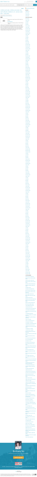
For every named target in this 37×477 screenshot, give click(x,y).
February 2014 (27, 184)
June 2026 (26, 21)
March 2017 (27, 146)
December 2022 (27, 68)
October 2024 (27, 47)
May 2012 (26, 213)
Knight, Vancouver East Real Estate (30, 379)
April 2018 (26, 130)
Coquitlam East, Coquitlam (29, 328)
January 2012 (27, 219)
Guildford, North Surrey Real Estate (30, 371)
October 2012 (27, 206)
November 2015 (27, 160)
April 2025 (26, 40)
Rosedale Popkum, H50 (28, 415)
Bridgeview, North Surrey (29, 297)
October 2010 (27, 240)
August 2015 (27, 164)
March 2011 (27, 233)
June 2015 (26, 167)
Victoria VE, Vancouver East (29, 421)
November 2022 (27, 70)
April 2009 (26, 266)
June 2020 (26, 100)
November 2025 (27, 30)
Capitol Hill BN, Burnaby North (29, 305)
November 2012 (27, 204)
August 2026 (27, 20)
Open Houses (27, 14)
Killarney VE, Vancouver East (29, 374)
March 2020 (27, 103)
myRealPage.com (18, 471)
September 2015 (27, 163)
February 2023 (27, 67)
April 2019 (26, 117)
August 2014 (27, 176)
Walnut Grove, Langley (28, 423)
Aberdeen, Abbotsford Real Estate (30, 283)
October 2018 (27, 123)
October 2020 (27, 94)
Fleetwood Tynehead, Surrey (29, 349)
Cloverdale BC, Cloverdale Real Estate (30, 323)
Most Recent (27, 18)
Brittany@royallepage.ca (18, 467)
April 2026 (26, 24)
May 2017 (26, 143)
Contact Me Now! (18, 457)
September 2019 (27, 110)
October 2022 (27, 71)
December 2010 (27, 237)
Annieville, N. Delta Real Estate (29, 288)
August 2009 (27, 260)
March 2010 (27, 250)
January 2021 (27, 90)
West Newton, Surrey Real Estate (30, 426)
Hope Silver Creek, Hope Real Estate (30, 372)
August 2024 (27, 50)
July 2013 (26, 193)
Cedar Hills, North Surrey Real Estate (30, 308)
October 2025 (27, 31)
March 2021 (27, 87)
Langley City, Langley (28, 380)
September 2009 (27, 259)
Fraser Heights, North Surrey (29, 355)
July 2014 (26, 177)
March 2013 (27, 199)
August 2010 (27, 243)
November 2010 (27, 239)
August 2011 (27, 226)
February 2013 (27, 200)
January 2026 (27, 27)
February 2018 (27, 131)
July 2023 (26, 61)
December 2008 (27, 272)
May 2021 (26, 84)
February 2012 (27, 217)
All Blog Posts (27, 11)
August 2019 (27, 111)
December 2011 (27, 220)
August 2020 (27, 97)
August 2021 (27, 80)
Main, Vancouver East (28, 387)
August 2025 (27, 34)
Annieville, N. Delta (28, 287)
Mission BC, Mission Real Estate (29, 394)
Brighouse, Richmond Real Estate (30, 302)
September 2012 (27, 207)
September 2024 (27, 48)
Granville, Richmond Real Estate (29, 364)
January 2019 (27, 120)
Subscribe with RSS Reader (30, 8)
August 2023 (27, 60)
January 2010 (27, 253)
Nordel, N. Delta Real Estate (29, 400)
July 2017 (26, 140)
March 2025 (27, 41)
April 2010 (26, 249)
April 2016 (26, 157)
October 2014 (27, 173)
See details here (10, 21)
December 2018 (27, 121)
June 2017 (26, 141)
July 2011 (26, 227)
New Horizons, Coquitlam (29, 399)
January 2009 (27, 270)
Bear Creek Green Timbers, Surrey (30, 290)
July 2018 (26, 127)
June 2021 (26, 83)
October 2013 (27, 189)
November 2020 (27, 93)
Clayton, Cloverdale (28, 319)
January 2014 (27, 186)
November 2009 (27, 256)
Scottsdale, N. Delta (28, 420)
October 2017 (27, 137)
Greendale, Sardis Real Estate (29, 368)
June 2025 (26, 37)
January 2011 (27, 236)
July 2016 (26, 153)
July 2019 (26, 113)
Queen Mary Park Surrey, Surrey (29, 407)
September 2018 (27, 124)
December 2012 (27, 203)
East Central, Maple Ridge (29, 339)
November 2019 (27, 107)
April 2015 (26, 170)
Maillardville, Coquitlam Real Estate (30, 385)
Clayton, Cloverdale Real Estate (29, 320)
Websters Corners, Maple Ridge (30, 424)
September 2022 (27, 73)
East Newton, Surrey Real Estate (30, 342)
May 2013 (26, 196)
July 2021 (26, 81)
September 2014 (27, 174)
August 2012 (27, 209)
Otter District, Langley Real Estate (30, 402)
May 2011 (26, 230)
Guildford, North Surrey (28, 369)
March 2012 (27, 216)
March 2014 (27, 183)
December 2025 (27, 28)
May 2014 (26, 180)
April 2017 (26, 144)
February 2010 (27, 252)
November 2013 (27, 187)
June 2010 (26, 246)
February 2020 (27, 104)
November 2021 (27, 77)
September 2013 (27, 190)
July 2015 (26, 166)
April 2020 (26, 101)
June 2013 (26, 194)
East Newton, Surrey (28, 340)
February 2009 (27, 269)
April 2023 (26, 64)
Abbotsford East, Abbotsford (29, 276)
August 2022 (27, 74)
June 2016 (26, 154)
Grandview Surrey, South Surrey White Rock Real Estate (29, 363)
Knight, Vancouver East (28, 377)
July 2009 (26, 262)
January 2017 (27, 147)
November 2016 (27, 150)
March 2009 (27, 267)
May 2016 (26, 156)
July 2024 (26, 51)
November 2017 (27, 136)
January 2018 (27, 133)
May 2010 (26, 247)
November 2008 (27, 273)
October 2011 (27, 223)
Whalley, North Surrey (28, 427)
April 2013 (26, 197)
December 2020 (27, 91)
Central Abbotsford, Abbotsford (30, 309)
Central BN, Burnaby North (29, 313)
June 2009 (26, 263)
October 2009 (27, 257)
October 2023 (27, 57)
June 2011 (26, 229)
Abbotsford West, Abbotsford (29, 280)
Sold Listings (27, 15)
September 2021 (27, 78)
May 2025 (26, 38)
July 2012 (26, 210)
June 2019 (26, 114)
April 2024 (26, 54)
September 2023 (27, 58)
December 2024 (27, 44)
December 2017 (27, 134)
